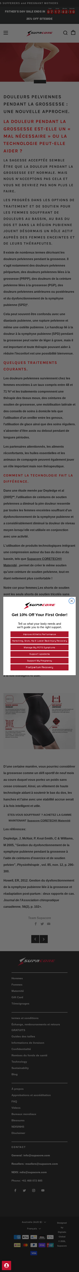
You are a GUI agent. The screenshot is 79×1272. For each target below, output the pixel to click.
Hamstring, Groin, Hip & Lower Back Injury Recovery (39, 640)
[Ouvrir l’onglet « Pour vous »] (6, 1265)
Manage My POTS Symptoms (39, 647)
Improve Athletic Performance (39, 634)
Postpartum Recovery (39, 667)
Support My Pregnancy (39, 660)
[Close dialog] (71, 600)
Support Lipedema (39, 654)
